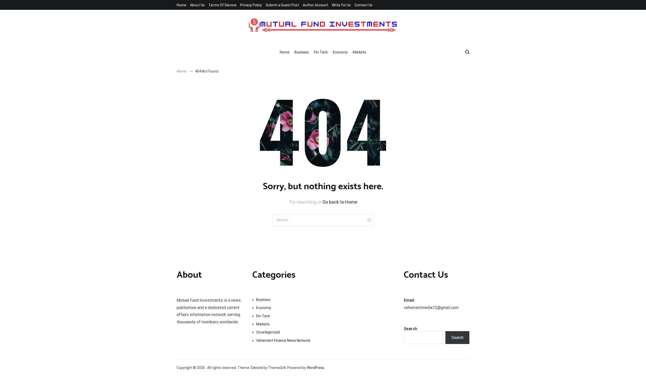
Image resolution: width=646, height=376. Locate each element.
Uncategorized (268, 332)
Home (181, 5)
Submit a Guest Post (282, 5)
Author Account (315, 5)
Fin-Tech (321, 52)
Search (410, 328)
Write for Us (341, 5)
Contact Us (363, 5)
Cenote (257, 368)
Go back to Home (339, 202)
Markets (359, 52)
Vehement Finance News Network (283, 340)
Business (301, 52)
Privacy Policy (251, 5)
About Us (197, 5)
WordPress (315, 368)
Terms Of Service (222, 5)
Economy (340, 52)
